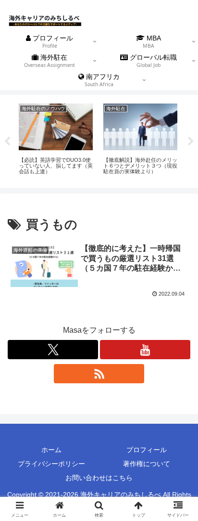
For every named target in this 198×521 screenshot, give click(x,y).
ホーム (51, 450)
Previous (7, 141)
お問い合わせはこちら (99, 478)
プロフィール (146, 450)
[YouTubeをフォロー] (145, 349)
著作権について (146, 464)
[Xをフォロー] (53, 349)
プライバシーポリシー (51, 464)
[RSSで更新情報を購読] (99, 373)
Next (191, 141)
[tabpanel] (55, 140)
